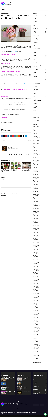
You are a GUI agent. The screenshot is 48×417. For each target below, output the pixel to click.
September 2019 (35, 243)
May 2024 (34, 164)
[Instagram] (13, 154)
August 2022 (35, 194)
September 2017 (35, 277)
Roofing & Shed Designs (37, 99)
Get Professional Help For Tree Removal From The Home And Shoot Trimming (10, 383)
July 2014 (34, 331)
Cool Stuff (34, 31)
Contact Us (40, 7)
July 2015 (34, 314)
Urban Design (35, 109)
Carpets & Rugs (35, 25)
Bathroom (7, 7)
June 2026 (34, 129)
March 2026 (35, 133)
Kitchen (29, 7)
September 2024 (35, 158)
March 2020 (35, 235)
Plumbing (34, 93)
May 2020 (34, 232)
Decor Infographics (36, 35)
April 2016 (34, 301)
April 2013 (34, 352)
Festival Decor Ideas (36, 48)
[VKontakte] (8, 156)
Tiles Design (35, 103)
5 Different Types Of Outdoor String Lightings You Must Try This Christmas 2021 (26, 392)
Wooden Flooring (36, 120)
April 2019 (34, 250)
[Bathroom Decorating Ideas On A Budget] (3, 388)
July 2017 (34, 280)
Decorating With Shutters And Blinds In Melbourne (25, 142)
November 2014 (35, 325)
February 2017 (35, 287)
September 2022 (35, 192)
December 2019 (35, 239)
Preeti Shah (3, 19)
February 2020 (35, 236)
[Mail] (17, 154)
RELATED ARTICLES (4, 160)
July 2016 (34, 297)
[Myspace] (20, 154)
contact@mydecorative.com (21, 410)
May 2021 (34, 215)
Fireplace (34, 49)
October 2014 (35, 327)
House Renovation (36, 69)
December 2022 (35, 188)
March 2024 (35, 167)
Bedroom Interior (36, 22)
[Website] (10, 156)
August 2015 (35, 313)
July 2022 (34, 195)
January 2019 (35, 255)
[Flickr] (10, 154)
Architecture (35, 17)
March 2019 (35, 252)
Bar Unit (34, 18)
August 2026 (35, 126)
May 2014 (34, 334)
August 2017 (35, 279)
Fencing (34, 45)
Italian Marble (35, 75)
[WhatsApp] (17, 136)
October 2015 (35, 310)
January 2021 (35, 221)
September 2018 (35, 260)
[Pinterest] (6, 136)
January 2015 (35, 323)
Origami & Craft (35, 89)
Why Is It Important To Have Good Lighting (26, 378)
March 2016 (35, 303)
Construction (35, 29)
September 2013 (35, 345)
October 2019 (35, 242)
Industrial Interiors (36, 70)
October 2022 (35, 191)
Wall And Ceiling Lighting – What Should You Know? (26, 387)
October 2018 (35, 259)
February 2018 (35, 270)
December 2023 (35, 171)
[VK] (15, 136)
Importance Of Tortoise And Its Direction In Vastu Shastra (26, 382)
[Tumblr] (11, 136)
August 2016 (35, 296)
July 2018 (34, 263)
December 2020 (35, 222)
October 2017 (35, 276)
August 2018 (35, 262)
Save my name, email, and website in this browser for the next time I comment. (14, 193)
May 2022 (34, 198)
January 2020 (35, 238)
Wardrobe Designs (36, 117)
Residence (35, 97)
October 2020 (35, 225)
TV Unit (34, 107)
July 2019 (34, 246)
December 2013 (35, 341)
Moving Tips (35, 86)
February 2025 (35, 151)
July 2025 (34, 144)
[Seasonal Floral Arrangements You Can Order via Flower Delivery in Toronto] (5, 165)
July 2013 (34, 348)
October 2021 (35, 208)
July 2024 (34, 161)
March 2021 (35, 218)
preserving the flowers (23, 83)
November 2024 (35, 156)
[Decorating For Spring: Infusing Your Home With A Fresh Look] (26, 165)
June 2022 (34, 197)
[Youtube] (11, 156)
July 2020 (34, 229)
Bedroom (12, 7)
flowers (22, 129)
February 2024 (35, 168)
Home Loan (35, 66)
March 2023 (35, 184)
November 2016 (35, 291)
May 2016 (34, 300)
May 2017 (34, 283)
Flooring (34, 52)
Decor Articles (35, 34)
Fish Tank (34, 51)
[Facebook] (2, 136)
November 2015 (35, 308)
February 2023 (35, 185)
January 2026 (35, 136)
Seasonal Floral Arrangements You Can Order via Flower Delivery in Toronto (5, 170)
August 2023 (35, 177)
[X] (4, 136)
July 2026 (34, 127)
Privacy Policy (15, 416)
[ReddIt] (19, 136)
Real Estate (35, 96)
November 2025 (35, 139)
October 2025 (35, 140)
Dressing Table (35, 42)
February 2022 (35, 202)
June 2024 (34, 163)
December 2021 (35, 205)
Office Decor (35, 87)
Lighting (34, 79)
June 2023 (34, 180)
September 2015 (35, 311)
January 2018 (35, 272)
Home (3, 7)
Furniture (16, 7)
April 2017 (34, 284)
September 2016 (35, 294)
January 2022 (35, 204)
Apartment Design (36, 15)
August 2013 (35, 347)
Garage (34, 56)
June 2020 (34, 231)
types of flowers (9, 130)
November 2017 (35, 274)
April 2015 (34, 318)
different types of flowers (13, 91)
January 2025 (35, 153)
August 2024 (35, 160)
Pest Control (35, 92)
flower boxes (12, 129)
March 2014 (35, 337)
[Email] (21, 136)
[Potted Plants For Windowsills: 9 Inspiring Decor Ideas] (16, 165)
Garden (21, 7)
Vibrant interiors (35, 113)
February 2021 (35, 219)
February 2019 (35, 253)
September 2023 (35, 175)
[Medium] (18, 154)
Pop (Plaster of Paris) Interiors (38, 94)
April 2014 (34, 335)
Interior (25, 7)
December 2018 (35, 256)
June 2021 (34, 214)
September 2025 (35, 141)
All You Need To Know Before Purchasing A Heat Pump (7, 142)
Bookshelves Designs (36, 24)
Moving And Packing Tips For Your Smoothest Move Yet (10, 378)
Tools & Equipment (36, 104)
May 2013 (34, 351)
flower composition (17, 129)
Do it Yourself (35, 39)
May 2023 (34, 181)
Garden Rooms (35, 364)
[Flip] (13, 136)
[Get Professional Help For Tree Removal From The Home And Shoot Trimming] (3, 383)
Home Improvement (36, 65)
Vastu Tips (35, 111)
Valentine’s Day (35, 110)
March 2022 (35, 201)
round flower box (14, 51)
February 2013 (35, 355)
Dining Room (35, 38)
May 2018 (34, 266)
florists (5, 129)
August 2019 (35, 245)
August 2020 (35, 228)
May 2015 (34, 317)
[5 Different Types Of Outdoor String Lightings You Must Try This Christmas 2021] (19, 392)
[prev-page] (1, 173)
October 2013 (35, 344)
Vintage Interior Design (36, 114)
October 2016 (35, 293)
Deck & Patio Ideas (36, 32)
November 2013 (35, 342)
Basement (35, 19)
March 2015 (35, 320)
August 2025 (35, 143)
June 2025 (34, 146)
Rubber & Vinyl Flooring (37, 100)
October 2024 (35, 157)
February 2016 (35, 304)
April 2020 (34, 233)
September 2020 (35, 226)
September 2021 (35, 209)
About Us (3, 9)
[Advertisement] (30, 3)
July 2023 (34, 178)
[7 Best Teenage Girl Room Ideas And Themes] (3, 392)
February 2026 (35, 134)
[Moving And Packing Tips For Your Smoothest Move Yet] (3, 379)
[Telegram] (26, 136)
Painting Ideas (35, 90)
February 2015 (35, 321)
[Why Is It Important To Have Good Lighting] (19, 379)
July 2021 (34, 212)
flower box (8, 129)
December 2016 (35, 290)
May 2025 (34, 147)
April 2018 (34, 267)
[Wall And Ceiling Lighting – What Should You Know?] (19, 388)
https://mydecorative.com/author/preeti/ (12, 148)
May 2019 (34, 249)
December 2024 (35, 154)
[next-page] (3, 173)
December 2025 (35, 137)
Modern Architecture (36, 83)
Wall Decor (35, 116)
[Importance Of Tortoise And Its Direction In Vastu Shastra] (19, 383)
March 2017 (35, 286)
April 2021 (34, 216)
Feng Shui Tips (35, 46)
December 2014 (35, 324)
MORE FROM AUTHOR (12, 160)
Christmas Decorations (36, 28)
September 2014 (35, 328)
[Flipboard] (11, 154)
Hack (34, 59)
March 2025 (35, 150)
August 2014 (35, 330)
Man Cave (35, 82)
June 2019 (34, 248)
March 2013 (35, 354)
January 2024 (35, 170)
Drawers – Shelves (36, 41)
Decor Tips (2, 13)
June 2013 (34, 349)
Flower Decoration (6, 13)
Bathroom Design (36, 21)
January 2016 (35, 306)
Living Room (34, 7)
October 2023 (35, 174)
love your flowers (26, 129)
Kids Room (35, 76)
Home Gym (35, 63)
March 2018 (35, 269)
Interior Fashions (36, 73)
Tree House (35, 106)
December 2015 (35, 307)
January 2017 (35, 289)
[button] (46, 7)
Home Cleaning (35, 62)
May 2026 (34, 130)
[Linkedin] (8, 136)
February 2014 (35, 338)
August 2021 (35, 211)
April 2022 (34, 199)
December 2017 (35, 273)
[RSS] (23, 154)
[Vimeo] (28, 154)
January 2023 (35, 187)
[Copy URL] (23, 136)
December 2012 (35, 358)
